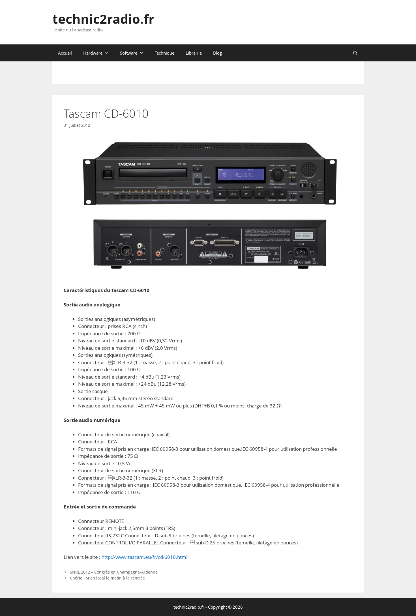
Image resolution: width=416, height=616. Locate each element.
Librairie (194, 53)
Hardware (92, 53)
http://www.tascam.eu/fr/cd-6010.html (144, 557)
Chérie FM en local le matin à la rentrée (107, 578)
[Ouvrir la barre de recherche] (355, 52)
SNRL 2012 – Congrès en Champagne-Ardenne (114, 572)
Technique (164, 53)
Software (128, 53)
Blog (217, 53)
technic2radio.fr (103, 18)
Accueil (65, 53)
